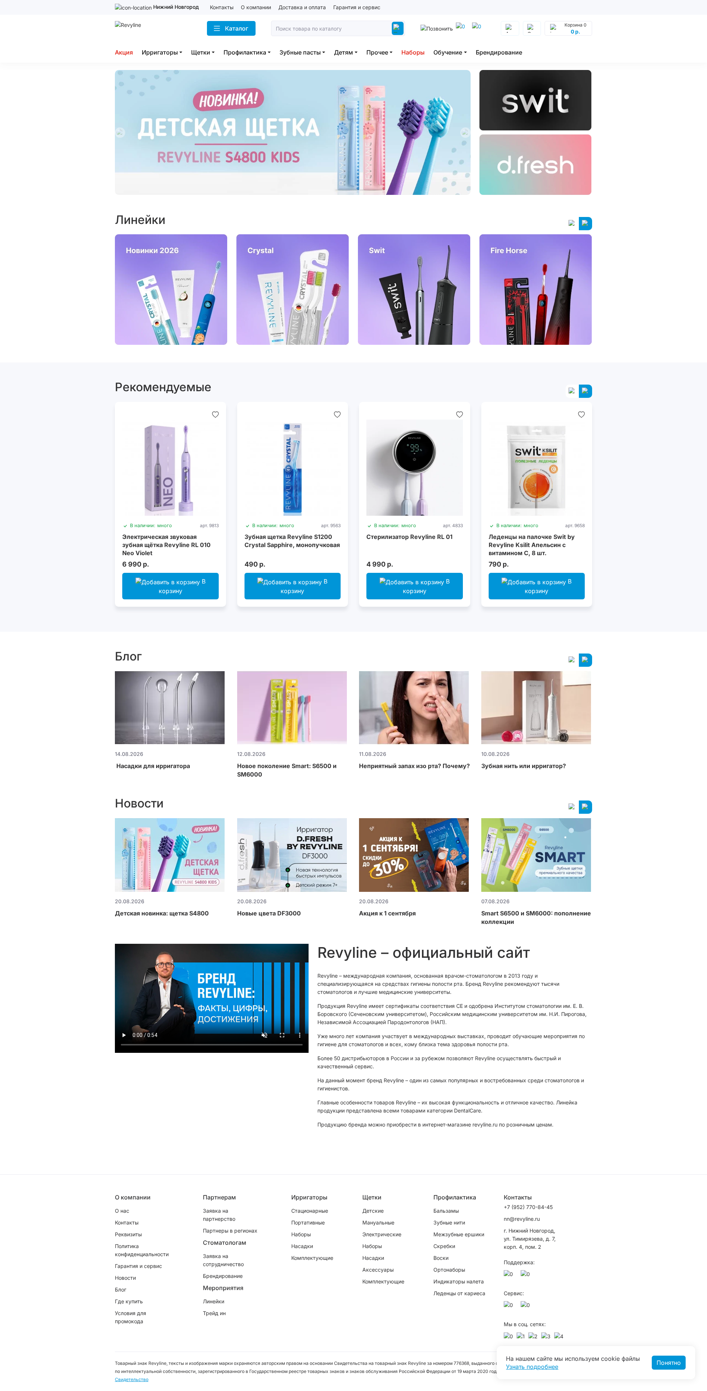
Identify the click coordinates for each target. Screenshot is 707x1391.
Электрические (381, 1234)
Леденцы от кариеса (459, 1293)
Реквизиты (128, 1234)
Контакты (221, 7)
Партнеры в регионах (230, 1230)
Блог (120, 1289)
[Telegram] (462, 28)
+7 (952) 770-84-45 (528, 1207)
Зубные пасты (300, 52)
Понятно (669, 1362)
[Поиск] (398, 28)
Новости (125, 1278)
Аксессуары (378, 1269)
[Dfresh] (535, 164)
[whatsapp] (478, 28)
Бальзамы (446, 1211)
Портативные (308, 1222)
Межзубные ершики (458, 1234)
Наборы (413, 52)
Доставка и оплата (302, 7)
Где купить (129, 1301)
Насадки (302, 1246)
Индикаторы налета (458, 1281)
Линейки (213, 1301)
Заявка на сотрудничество (223, 1260)
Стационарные (309, 1211)
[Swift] (535, 100)
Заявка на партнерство (219, 1215)
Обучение (447, 52)
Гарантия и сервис (356, 7)
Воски (441, 1258)
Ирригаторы (160, 52)
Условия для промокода (130, 1317)
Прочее (377, 52)
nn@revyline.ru (522, 1219)
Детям (343, 52)
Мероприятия (223, 1288)
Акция (124, 52)
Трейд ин (214, 1313)
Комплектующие (312, 1258)
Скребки (444, 1246)
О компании (256, 7)
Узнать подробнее (532, 1367)
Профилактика (245, 52)
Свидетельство (131, 1379)
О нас (122, 1211)
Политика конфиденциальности (142, 1250)
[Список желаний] (215, 414)
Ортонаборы (449, 1269)
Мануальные (378, 1222)
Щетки (200, 52)
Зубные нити (449, 1222)
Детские (373, 1211)
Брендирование (499, 52)
